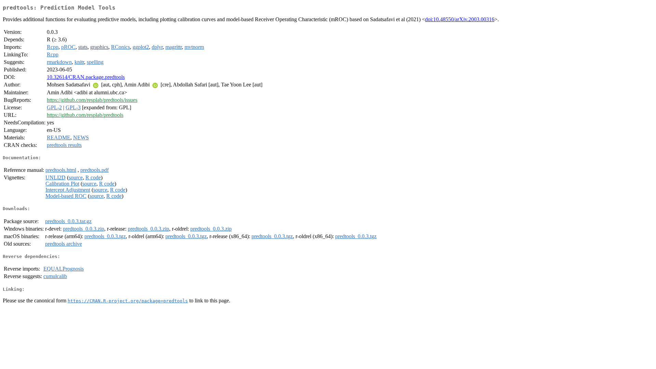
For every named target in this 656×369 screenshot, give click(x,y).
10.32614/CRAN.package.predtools (86, 77)
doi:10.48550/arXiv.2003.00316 (459, 19)
